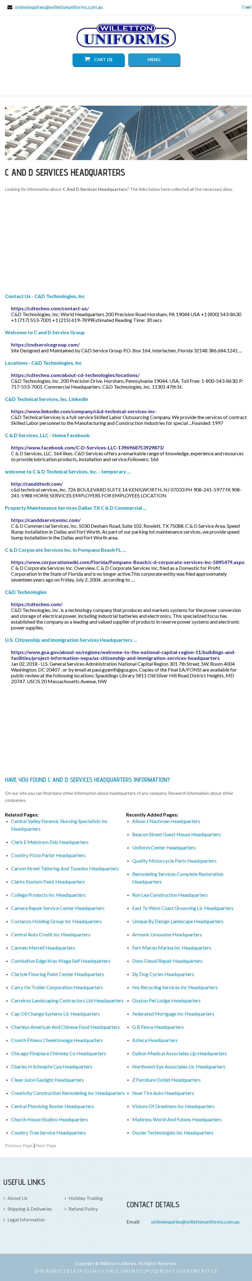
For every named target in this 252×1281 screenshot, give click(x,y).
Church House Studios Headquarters (49, 1119)
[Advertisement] (126, 244)
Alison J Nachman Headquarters (166, 821)
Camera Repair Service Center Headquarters (57, 908)
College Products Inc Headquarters (48, 895)
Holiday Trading (86, 1198)
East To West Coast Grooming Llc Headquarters (183, 908)
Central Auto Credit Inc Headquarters (50, 934)
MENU (154, 59)
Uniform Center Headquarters (164, 847)
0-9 (38, 1271)
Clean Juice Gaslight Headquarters (47, 1080)
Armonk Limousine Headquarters (167, 934)
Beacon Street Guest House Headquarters (176, 834)
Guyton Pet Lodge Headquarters (166, 1000)
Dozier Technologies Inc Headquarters (172, 1132)
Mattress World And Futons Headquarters (177, 1119)
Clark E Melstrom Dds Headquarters (50, 842)
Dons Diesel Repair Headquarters (167, 961)
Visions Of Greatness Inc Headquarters (173, 1106)
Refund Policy (83, 1209)
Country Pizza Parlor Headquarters (48, 855)
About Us (17, 1198)
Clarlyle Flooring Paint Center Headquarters (57, 974)
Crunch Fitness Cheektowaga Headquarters (57, 1040)
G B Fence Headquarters (158, 1027)
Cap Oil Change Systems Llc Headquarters (55, 1014)
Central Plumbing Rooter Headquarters (52, 1106)
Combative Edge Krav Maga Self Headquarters (60, 961)
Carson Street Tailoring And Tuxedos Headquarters (65, 868)
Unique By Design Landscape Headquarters (177, 921)
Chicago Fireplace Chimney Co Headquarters (58, 1053)
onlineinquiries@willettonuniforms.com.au (59, 7)
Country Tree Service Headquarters (48, 1132)
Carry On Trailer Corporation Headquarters (57, 987)
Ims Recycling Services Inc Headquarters (175, 987)
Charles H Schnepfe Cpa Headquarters (51, 1066)
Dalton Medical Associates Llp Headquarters (179, 1053)
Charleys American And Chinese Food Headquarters (65, 1027)
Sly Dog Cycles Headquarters (163, 974)
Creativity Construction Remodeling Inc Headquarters (68, 1093)
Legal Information (26, 1219)
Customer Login (243, 6)
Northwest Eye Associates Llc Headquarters (178, 1066)
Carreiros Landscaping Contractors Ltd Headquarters (67, 1000)
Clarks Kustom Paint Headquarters (48, 881)
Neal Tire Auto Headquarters (163, 1093)
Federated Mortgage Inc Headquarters (173, 1014)
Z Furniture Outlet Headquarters (166, 1080)
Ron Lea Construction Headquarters (170, 895)
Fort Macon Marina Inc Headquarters (171, 947)
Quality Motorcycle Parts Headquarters (174, 861)
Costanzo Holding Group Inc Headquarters (56, 921)
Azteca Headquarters (155, 1040)
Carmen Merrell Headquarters (43, 947)
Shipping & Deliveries (29, 1209)
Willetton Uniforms (126, 35)
